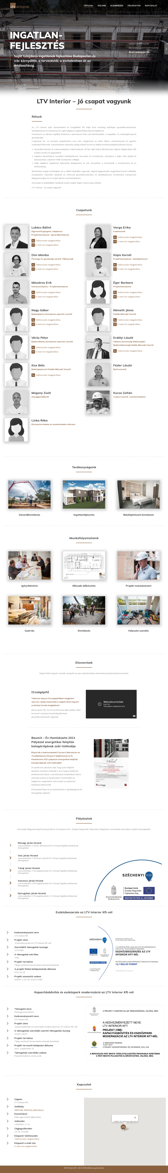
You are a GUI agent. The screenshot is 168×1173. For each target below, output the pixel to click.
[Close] (135, 1118)
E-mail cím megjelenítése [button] (47, 245)
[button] (125, 1128)
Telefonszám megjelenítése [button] (48, 240)
